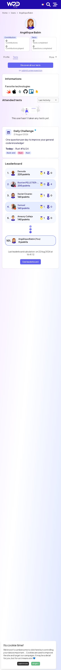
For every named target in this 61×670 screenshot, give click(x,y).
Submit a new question (32, 70)
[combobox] (53, 57)
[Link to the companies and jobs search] (48, 4)
